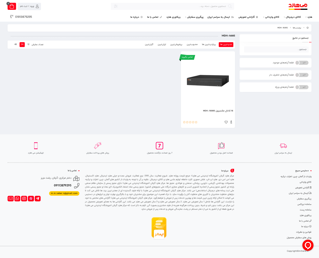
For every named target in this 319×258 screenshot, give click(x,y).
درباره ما (135, 17)
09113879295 (23, 17)
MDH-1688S (282, 27)
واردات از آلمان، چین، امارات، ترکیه (296, 176)
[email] (10, 198)
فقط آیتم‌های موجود (283, 63)
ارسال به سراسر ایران (218, 17)
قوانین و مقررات (303, 232)
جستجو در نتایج (300, 38)
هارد (309, 17)
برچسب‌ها (297, 27)
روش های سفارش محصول (299, 237)
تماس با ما (153, 17)
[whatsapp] (17, 198)
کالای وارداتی (272, 17)
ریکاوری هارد (173, 17)
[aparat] (30, 198)
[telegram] (37, 198)
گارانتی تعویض (246, 17)
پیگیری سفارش (195, 17)
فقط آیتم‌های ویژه (284, 87)
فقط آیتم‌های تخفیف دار (281, 75)
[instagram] (24, 198)
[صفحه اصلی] (307, 27)
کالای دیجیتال (293, 17)
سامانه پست (305, 210)
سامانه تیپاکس (304, 204)
